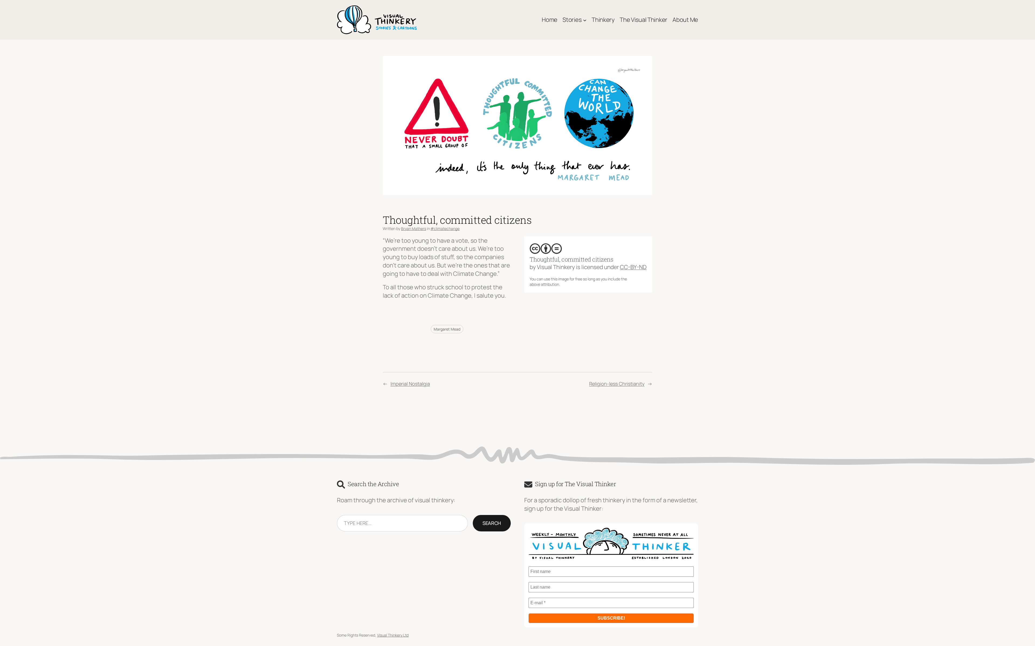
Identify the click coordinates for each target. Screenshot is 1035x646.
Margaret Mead (447, 329)
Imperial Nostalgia (410, 383)
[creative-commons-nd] (556, 248)
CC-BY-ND (633, 267)
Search (491, 523)
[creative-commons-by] (545, 248)
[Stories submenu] (584, 20)
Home (549, 20)
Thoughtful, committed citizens (571, 259)
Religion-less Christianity (616, 383)
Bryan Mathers (413, 228)
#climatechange (445, 228)
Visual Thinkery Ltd (393, 635)
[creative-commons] (535, 248)
